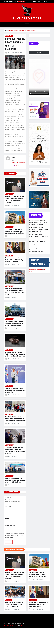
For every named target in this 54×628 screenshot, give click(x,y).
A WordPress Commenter (35, 269)
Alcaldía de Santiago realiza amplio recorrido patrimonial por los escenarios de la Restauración (15, 419)
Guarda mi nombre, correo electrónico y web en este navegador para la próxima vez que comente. (15, 535)
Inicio (6, 30)
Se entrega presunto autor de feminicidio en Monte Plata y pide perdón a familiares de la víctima (15, 354)
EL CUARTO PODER (27, 18)
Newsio (16, 625)
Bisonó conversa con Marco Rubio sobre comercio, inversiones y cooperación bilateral (15, 260)
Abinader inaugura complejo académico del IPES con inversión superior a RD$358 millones (15, 480)
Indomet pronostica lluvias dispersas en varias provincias (22, 30)
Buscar (33, 43)
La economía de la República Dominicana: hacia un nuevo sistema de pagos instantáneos (14, 231)
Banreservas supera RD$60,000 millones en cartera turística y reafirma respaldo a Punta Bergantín (14, 200)
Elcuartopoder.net (8, 625)
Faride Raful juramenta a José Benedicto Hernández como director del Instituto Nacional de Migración (15, 451)
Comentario (8, 506)
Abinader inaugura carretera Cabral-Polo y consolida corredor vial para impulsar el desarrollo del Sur (14, 292)
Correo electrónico (10, 525)
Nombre (7, 518)
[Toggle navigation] (27, 25)
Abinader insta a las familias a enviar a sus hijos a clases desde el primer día (15, 390)
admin (8, 52)
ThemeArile (23, 625)
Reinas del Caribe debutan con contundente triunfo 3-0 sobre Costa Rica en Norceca (38, 236)
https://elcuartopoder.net (18, 162)
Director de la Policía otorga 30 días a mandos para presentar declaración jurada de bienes (14, 323)
